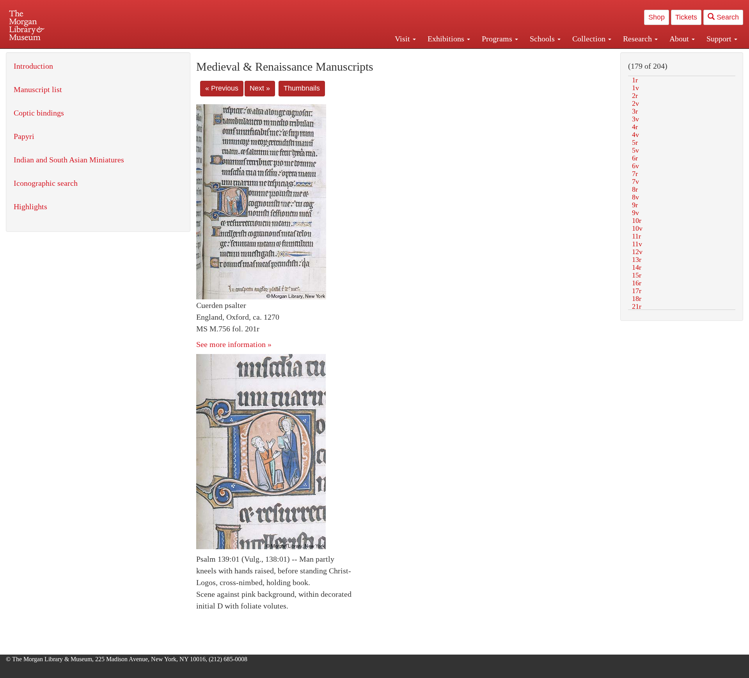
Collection (589, 38)
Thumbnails (302, 88)
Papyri (24, 136)
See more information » (234, 344)
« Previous (221, 88)
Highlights (30, 206)
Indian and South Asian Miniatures (69, 159)
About (680, 38)
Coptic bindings (39, 113)
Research (638, 38)
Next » (260, 88)
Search (727, 17)
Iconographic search (46, 183)
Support (719, 38)
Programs (498, 38)
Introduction (33, 66)
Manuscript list (38, 89)
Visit (403, 38)
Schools (543, 38)
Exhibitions (447, 38)
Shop (656, 17)
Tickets (686, 17)
